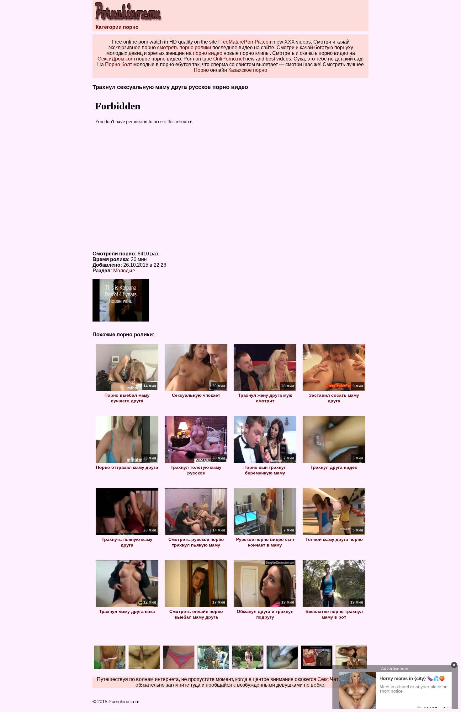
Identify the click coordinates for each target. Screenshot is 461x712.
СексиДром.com (116, 58)
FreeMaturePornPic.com (245, 42)
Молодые (124, 270)
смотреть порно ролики (184, 47)
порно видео (207, 53)
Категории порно (117, 27)
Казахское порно (247, 70)
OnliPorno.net (228, 58)
